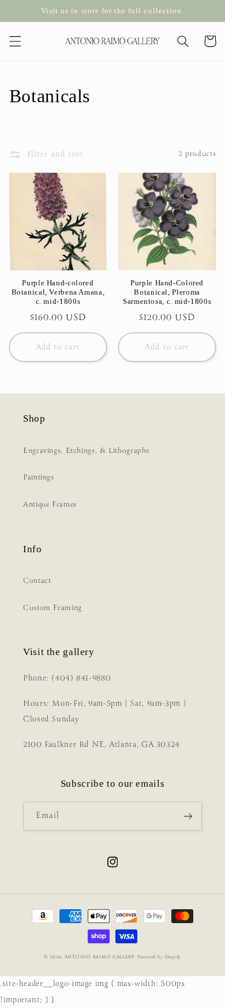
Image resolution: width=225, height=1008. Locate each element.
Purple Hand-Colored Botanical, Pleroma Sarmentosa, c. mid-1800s (167, 292)
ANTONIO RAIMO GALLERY (100, 957)
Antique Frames (50, 505)
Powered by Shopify (159, 957)
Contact (37, 581)
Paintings (38, 477)
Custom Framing (52, 608)
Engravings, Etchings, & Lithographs (86, 451)
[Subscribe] (188, 816)
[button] (15, 41)
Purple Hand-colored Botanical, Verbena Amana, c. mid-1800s (58, 292)
